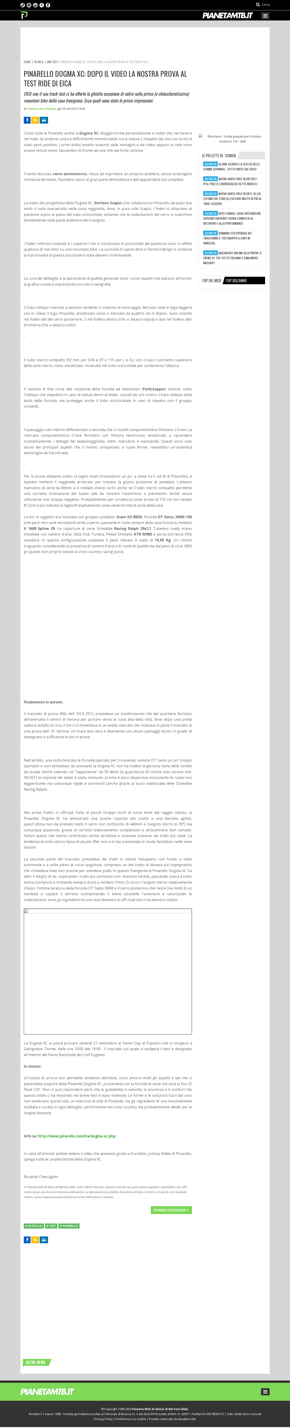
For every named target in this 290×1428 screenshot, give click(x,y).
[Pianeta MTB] (55, 1391)
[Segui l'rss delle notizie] (35, 120)
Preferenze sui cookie (131, 1419)
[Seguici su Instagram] (29, 5)
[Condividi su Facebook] (27, 120)
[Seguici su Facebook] (48, 5)
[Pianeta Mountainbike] (24, 14)
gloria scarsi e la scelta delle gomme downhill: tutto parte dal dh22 (231, 166)
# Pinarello (69, 1226)
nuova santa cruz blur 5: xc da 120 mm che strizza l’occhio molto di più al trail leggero (232, 198)
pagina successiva (170, 1210)
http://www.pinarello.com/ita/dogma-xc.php (77, 1136)
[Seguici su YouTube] (35, 5)
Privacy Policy (103, 1419)
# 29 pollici (34, 1226)
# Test (51, 1226)
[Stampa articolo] (44, 120)
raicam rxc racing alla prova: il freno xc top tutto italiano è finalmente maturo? (232, 257)
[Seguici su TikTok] (22, 5)
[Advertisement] (106, 44)
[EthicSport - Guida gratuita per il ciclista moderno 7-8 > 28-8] (232, 139)
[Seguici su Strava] (41, 5)
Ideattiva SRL (187, 1419)
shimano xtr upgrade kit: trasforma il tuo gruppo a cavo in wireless (227, 238)
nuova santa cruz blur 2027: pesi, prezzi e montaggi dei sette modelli (230, 181)
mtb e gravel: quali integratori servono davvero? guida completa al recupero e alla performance (232, 218)
